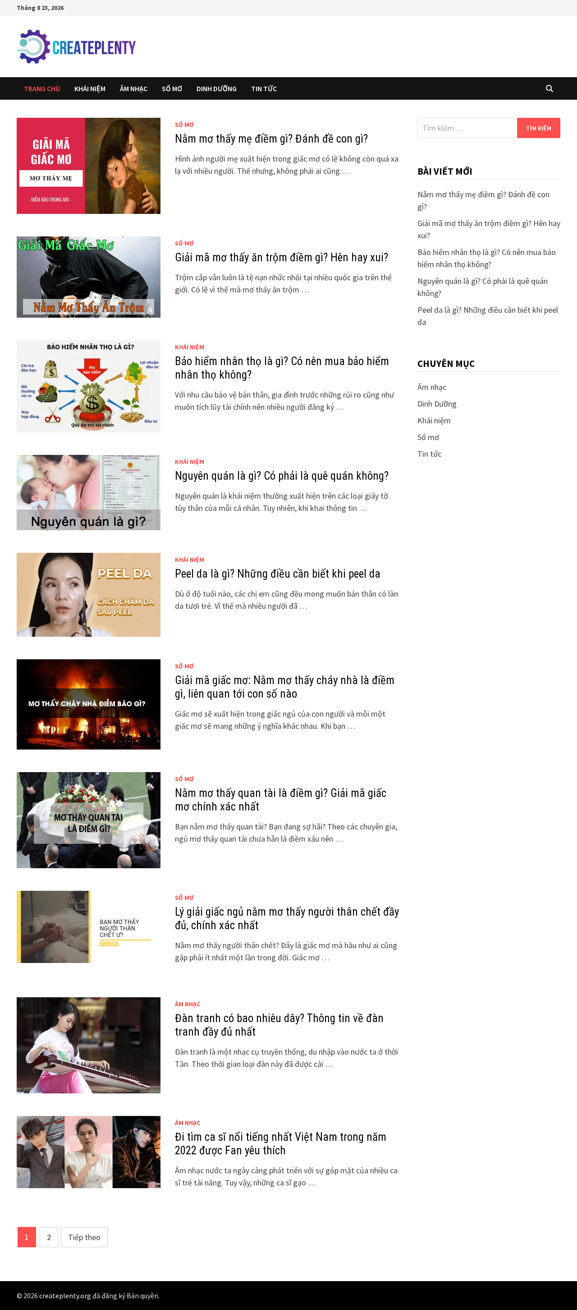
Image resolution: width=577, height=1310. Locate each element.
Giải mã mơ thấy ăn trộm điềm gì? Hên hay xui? (281, 257)
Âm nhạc (133, 88)
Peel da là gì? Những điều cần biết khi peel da (277, 573)
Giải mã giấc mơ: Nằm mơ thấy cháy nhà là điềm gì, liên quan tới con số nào (284, 687)
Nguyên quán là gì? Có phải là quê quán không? (282, 475)
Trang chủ (42, 88)
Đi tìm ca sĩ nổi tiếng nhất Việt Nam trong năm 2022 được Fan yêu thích (280, 1143)
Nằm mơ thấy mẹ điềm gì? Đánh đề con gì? (271, 138)
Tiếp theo (84, 1237)
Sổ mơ (172, 88)
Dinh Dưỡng (217, 88)
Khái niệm (89, 88)
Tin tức (264, 88)
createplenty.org (65, 1295)
